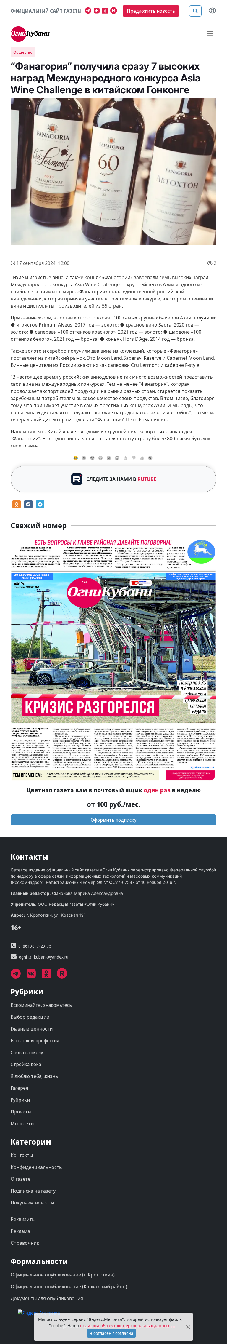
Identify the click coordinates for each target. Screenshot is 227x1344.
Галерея (19, 1088)
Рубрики (20, 1100)
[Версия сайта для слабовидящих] (212, 11)
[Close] (188, 1327)
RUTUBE (146, 479)
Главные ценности (32, 1028)
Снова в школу (27, 1052)
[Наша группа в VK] (98, 11)
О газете (20, 1179)
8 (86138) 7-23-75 (34, 946)
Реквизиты (23, 1219)
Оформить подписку (114, 820)
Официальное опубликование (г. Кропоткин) (63, 1274)
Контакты (22, 1155)
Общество (23, 52)
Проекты (21, 1111)
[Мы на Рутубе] (115, 11)
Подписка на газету (33, 1191)
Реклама (20, 1231)
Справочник (25, 1243)
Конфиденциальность (36, 1167)
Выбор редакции (30, 1017)
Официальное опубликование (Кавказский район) (69, 1286)
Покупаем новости (32, 1202)
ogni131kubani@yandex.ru (43, 957)
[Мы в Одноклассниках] (106, 11)
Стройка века (26, 1064)
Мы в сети (22, 1123)
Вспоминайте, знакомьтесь (41, 1005)
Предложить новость (151, 11)
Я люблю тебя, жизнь (34, 1076)
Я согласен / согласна (111, 1333)
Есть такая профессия (35, 1040)
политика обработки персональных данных (125, 1325)
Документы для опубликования (47, 1298)
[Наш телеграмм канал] (89, 11)
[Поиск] (195, 11)
